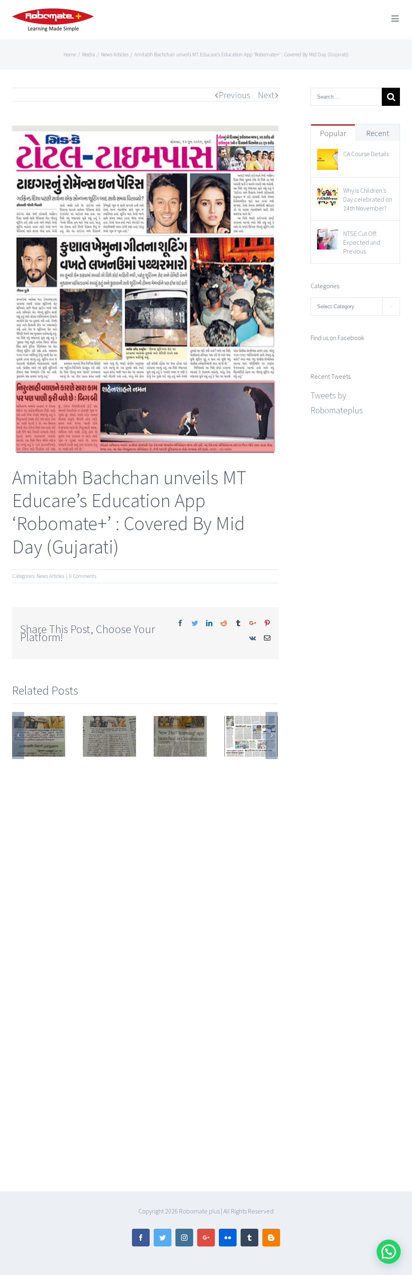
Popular (333, 133)
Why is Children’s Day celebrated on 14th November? (367, 199)
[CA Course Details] (327, 156)
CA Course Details (366, 154)
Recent (377, 133)
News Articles (50, 576)
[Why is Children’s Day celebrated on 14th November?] (327, 192)
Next (266, 95)
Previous (234, 95)
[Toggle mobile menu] (395, 18)
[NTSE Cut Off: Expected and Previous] (327, 235)
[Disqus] (145, 859)
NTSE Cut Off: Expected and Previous (361, 242)
